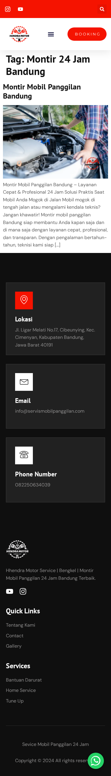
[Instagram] (23, 591)
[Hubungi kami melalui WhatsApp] (96, 761)
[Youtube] (9, 591)
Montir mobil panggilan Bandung (42, 91)
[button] (102, 9)
